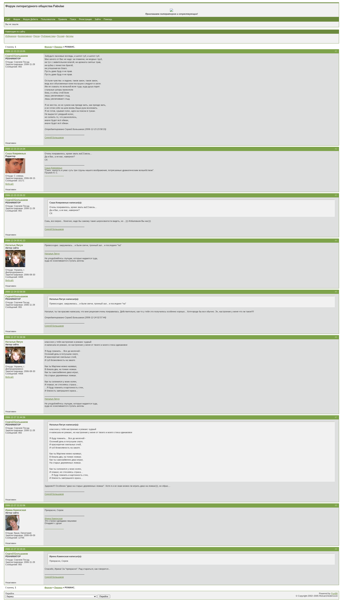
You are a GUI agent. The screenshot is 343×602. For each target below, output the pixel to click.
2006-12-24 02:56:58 (15, 291)
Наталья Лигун (14, 245)
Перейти (9, 593)
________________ (54, 175)
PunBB (334, 593)
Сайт (8, 19)
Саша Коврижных (15, 153)
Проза (36, 36)
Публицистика (48, 36)
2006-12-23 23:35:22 (15, 195)
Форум (16, 19)
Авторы (69, 36)
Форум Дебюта (31, 19)
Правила (62, 19)
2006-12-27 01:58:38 (15, 337)
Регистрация (85, 19)
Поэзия (60, 36)
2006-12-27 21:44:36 (15, 417)
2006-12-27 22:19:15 (15, 549)
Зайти (98, 19)
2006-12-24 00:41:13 (15, 240)
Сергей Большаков (16, 56)
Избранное (10, 36)
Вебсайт (9, 184)
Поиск (73, 19)
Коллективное (25, 36)
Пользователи (48, 19)
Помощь (108, 19)
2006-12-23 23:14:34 (15, 149)
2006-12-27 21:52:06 (15, 505)
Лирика (58, 47)
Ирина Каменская (15, 510)
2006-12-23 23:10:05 (15, 51)
